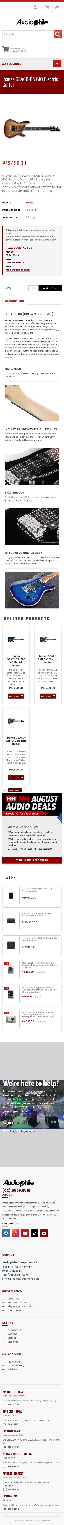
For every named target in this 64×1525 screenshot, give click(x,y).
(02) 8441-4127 (10, 1424)
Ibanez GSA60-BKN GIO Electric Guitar (48, 659)
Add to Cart (50, 288)
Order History (16, 1365)
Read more (9, 1218)
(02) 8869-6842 (11, 1466)
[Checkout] (57, 8)
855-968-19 (12, 255)
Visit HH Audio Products (32, 860)
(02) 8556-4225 (11, 1404)
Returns (12, 1334)
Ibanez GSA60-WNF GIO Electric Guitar (16, 741)
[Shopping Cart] (47, 8)
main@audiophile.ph (18, 269)
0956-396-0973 (15, 262)
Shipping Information (21, 1306)
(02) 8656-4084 (11, 1447)
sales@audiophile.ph (21, 1130)
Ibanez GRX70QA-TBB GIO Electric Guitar (16, 660)
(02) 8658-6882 (11, 1509)
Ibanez (29, 202)
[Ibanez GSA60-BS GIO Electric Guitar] (32, 128)
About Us (13, 1298)
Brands (12, 1338)
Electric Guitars (15, 790)
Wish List (13, 1369)
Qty (8, 288)
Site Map (13, 1341)
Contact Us (15, 1330)
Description (14, 301)
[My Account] (36, 8)
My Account (15, 1361)
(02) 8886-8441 (11, 1489)
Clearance (14, 1310)
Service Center (17, 1302)
